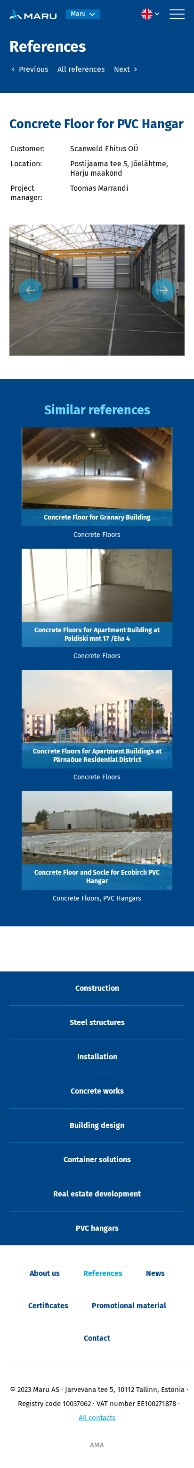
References (102, 1273)
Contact (97, 1338)
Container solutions (97, 1159)
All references (81, 69)
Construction (97, 988)
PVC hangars (97, 1228)
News (155, 1273)
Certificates (48, 1305)
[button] (153, 14)
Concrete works (97, 1091)
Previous (32, 69)
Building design (97, 1125)
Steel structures (97, 1022)
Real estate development (97, 1193)
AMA (97, 1445)
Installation (97, 1056)
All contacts (97, 1418)
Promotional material (129, 1305)
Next (123, 69)
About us (45, 1273)
